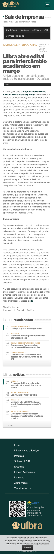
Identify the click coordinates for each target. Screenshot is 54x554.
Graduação (11, 30)
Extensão (36, 30)
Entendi (27, 547)
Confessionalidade (15, 35)
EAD (46, 30)
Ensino (17, 445)
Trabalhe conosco (23, 488)
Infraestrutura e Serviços (27, 450)
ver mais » (11, 425)
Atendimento (21, 482)
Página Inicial (8, 22)
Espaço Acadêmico (24, 472)
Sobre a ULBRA (22, 461)
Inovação (19, 477)
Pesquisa (24, 30)
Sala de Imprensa (24, 16)
